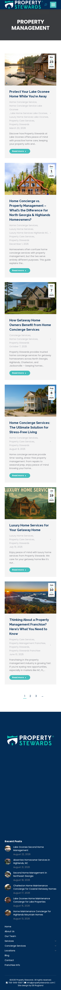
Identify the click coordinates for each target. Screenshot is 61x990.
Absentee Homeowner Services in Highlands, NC (31, 861)
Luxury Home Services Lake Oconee (28, 116)
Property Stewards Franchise (24, 650)
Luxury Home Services (21, 229)
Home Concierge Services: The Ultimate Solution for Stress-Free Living (29, 427)
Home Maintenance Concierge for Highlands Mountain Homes (32, 913)
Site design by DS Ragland (30, 985)
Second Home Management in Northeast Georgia (30, 874)
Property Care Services (21, 120)
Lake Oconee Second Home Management (28, 848)
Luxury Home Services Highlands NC (28, 232)
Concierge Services (19, 335)
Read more (18, 151)
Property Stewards (19, 124)
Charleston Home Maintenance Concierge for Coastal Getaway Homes (34, 887)
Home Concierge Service (23, 102)
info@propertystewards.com (40, 982)
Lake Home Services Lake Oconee (28, 113)
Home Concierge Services (23, 225)
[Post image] (8, 848)
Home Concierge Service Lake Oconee (25, 107)
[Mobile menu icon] (53, 5)
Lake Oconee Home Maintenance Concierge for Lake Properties (31, 900)
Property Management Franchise (27, 643)
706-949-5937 (15, 982)
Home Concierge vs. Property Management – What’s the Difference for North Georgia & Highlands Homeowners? (29, 210)
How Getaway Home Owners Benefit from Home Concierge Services (30, 324)
